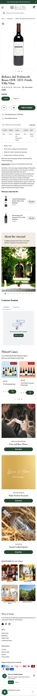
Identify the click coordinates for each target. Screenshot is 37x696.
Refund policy (5, 652)
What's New (4, 633)
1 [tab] (5, 294)
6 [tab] (20, 294)
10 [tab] (32, 294)
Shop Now (18, 449)
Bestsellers (4, 636)
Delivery (3, 654)
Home (2, 18)
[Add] (12, 392)
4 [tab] (14, 294)
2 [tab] (8, 294)
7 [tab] (23, 294)
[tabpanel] (18, 269)
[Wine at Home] (18, 7)
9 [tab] (29, 294)
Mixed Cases (5, 638)
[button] (34, 7)
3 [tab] (11, 294)
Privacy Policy (5, 657)
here (11, 160)
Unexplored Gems (6, 640)
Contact (3, 649)
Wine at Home (16, 690)
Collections (10, 18)
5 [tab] (17, 294)
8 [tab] (26, 294)
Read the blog (5, 164)
